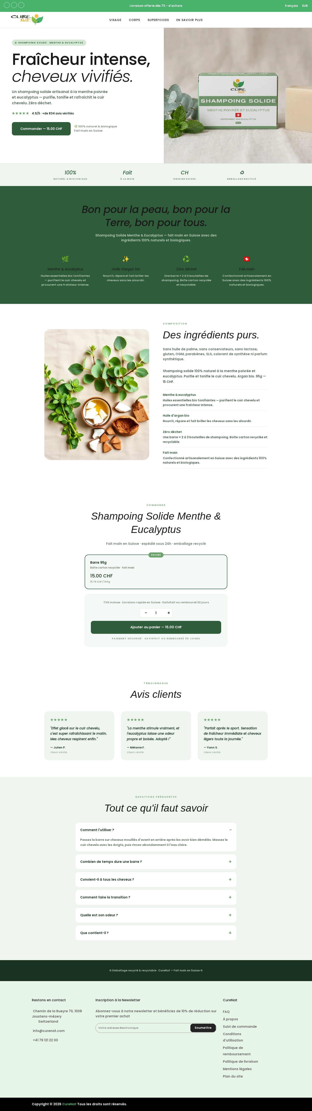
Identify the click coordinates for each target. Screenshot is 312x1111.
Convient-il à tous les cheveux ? (107, 879)
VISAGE (115, 20)
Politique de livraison (240, 1061)
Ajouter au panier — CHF (156, 627)
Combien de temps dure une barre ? (111, 861)
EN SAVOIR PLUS (189, 20)
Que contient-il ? (94, 933)
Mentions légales (237, 1069)
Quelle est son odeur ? (99, 915)
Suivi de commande (240, 1026)
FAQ (226, 1011)
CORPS (134, 20)
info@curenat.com (49, 1031)
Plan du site (233, 1076)
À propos (230, 1019)
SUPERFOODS (158, 20)
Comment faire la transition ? (105, 897)
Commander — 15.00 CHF (41, 129)
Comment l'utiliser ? (97, 830)
